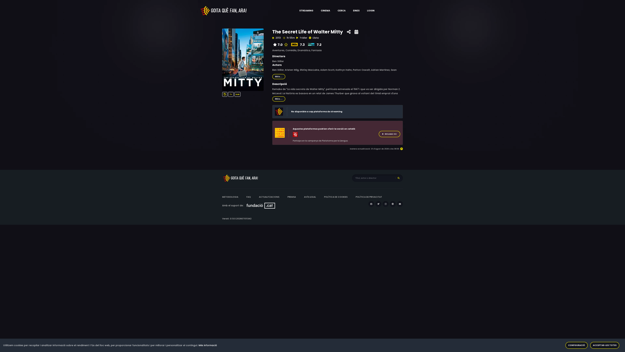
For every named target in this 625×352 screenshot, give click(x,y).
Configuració (576, 345)
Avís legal (310, 196)
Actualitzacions (269, 196)
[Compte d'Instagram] (386, 204)
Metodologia (230, 196)
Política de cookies (335, 196)
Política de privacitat (369, 196)
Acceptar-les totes (605, 345)
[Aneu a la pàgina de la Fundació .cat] (261, 205)
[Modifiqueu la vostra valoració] (285, 44)
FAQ (248, 196)
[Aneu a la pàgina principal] (223, 10)
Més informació (208, 345)
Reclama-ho (391, 134)
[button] (306, 10)
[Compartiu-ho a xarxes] (349, 32)
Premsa (291, 196)
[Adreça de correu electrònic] (400, 204)
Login (371, 10)
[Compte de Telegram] (393, 204)
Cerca (342, 10)
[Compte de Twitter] (378, 204)
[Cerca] (399, 178)
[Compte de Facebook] (371, 204)
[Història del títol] (356, 32)
